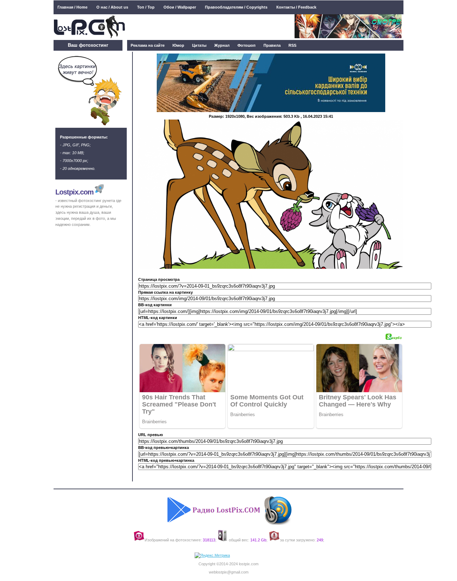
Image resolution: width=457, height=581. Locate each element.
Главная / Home (72, 7)
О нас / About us (112, 7)
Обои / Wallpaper (180, 7)
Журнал (222, 45)
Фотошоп (246, 45)
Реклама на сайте (148, 45)
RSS (292, 45)
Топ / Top (146, 7)
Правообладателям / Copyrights (236, 7)
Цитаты (199, 45)
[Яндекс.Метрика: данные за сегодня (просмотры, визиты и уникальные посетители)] (212, 555)
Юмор (178, 45)
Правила (272, 45)
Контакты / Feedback (296, 7)
